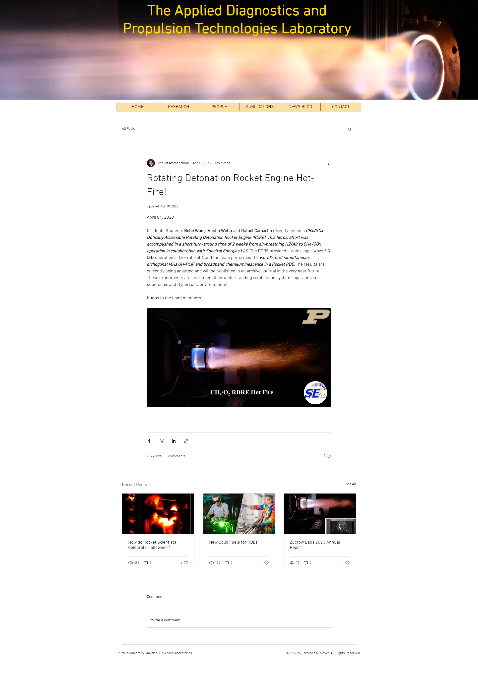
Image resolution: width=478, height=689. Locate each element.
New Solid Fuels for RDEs (233, 542)
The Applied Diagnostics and (239, 11)
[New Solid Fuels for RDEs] (239, 514)
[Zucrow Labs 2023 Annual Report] (320, 514)
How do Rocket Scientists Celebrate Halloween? (152, 545)
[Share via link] (185, 440)
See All (351, 484)
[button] (219, 107)
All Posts (128, 129)
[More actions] (328, 163)
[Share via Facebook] (149, 440)
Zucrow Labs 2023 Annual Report (315, 545)
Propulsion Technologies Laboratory (239, 29)
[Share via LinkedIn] (173, 440)
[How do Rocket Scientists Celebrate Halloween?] (158, 514)
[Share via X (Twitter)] (161, 440)
